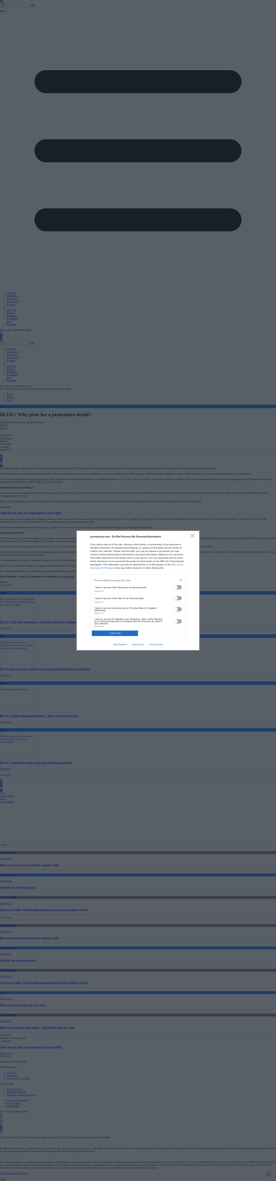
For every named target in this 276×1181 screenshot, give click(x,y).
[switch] (177, 587)
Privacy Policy (156, 644)
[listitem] (138, 580)
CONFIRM (115, 633)
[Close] (193, 537)
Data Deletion (120, 644)
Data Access (138, 644)
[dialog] (138, 590)
